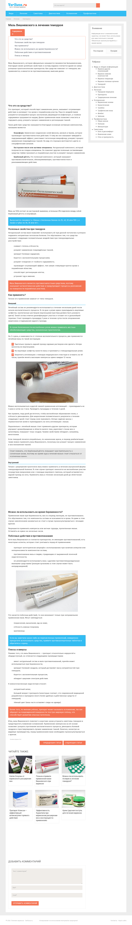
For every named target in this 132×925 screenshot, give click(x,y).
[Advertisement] (25, 89)
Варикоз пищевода (105, 79)
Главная (8, 19)
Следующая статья (73, 743)
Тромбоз (101, 108)
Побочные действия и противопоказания (33, 52)
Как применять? (22, 46)
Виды (11, 13)
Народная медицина (106, 92)
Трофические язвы (105, 111)
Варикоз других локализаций (104, 70)
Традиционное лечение (107, 97)
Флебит (101, 113)
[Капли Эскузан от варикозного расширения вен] (20, 764)
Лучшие (113, 51)
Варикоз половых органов (108, 81)
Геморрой (101, 84)
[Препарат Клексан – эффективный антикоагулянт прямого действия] (20, 799)
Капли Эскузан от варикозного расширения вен (20, 778)
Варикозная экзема (105, 102)
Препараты (26, 19)
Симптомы (38, 13)
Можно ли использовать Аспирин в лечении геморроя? (72, 778)
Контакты (114, 920)
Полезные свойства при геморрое (30, 42)
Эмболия (101, 116)
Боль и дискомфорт (105, 131)
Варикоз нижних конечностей (104, 75)
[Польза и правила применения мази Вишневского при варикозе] (47, 764)
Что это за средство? (24, 39)
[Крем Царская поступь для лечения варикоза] (73, 799)
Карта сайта (122, 920)
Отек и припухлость (106, 137)
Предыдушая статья (52, 743)
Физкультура (103, 127)
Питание (101, 124)
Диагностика (54, 13)
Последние (98, 51)
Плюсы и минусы (22, 56)
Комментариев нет (15, 739)
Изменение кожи (104, 134)
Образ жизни (103, 121)
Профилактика (89, 13)
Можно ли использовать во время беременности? (36, 49)
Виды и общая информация (106, 67)
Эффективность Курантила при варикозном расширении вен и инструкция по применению (46, 815)
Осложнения (71, 13)
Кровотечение (103, 105)
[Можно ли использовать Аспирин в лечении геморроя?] (73, 764)
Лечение (23, 13)
